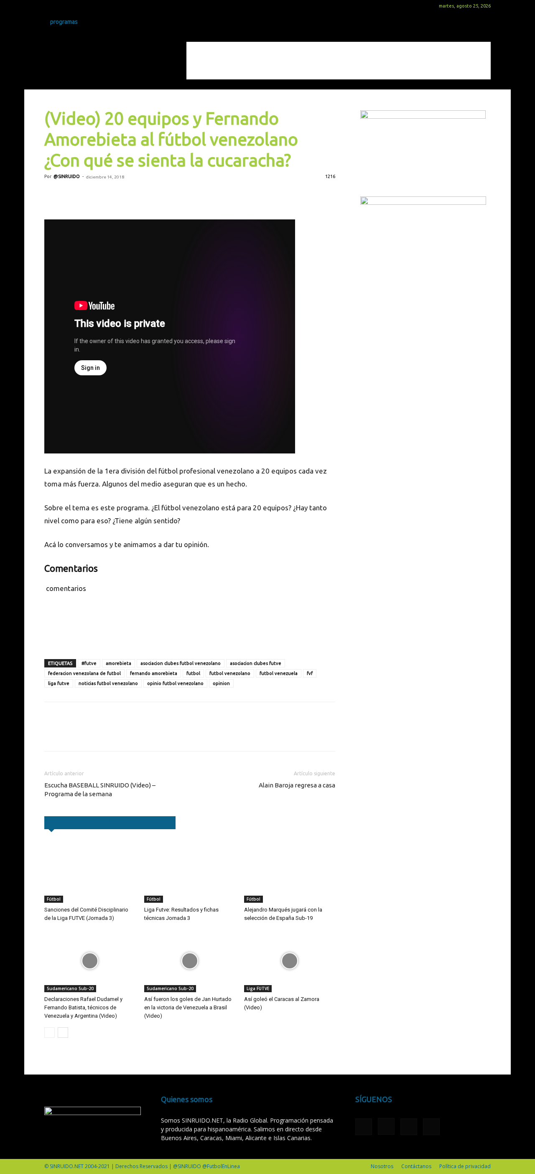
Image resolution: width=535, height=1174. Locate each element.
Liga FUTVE (258, 988)
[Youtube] (92, 6)
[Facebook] (50, 6)
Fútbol (54, 899)
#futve (89, 663)
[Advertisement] (338, 60)
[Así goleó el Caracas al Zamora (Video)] (289, 961)
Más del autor (149, 822)
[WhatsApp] (110, 195)
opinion (221, 683)
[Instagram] (64, 6)
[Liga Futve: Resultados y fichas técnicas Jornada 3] (189, 871)
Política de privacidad (465, 1166)
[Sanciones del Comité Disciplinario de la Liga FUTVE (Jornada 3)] (89, 871)
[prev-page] (49, 1032)
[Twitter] (78, 6)
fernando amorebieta (153, 673)
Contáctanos (416, 1166)
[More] (149, 195)
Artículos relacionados (83, 822)
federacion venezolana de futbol (84, 673)
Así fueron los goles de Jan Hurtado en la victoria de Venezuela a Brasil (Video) (188, 1007)
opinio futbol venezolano (175, 683)
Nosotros (382, 1166)
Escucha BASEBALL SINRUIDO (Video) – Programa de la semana (99, 789)
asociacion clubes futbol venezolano (180, 663)
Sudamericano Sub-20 (70, 988)
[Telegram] (129, 195)
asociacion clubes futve (255, 663)
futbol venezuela (279, 673)
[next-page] (63, 1032)
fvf (310, 673)
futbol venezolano (229, 673)
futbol (193, 673)
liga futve (58, 683)
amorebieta (118, 663)
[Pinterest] (91, 195)
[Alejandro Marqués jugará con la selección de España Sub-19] (289, 871)
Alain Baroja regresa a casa (297, 785)
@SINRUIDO (67, 176)
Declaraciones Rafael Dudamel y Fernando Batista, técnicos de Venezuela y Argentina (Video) (83, 1007)
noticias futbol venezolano (108, 683)
